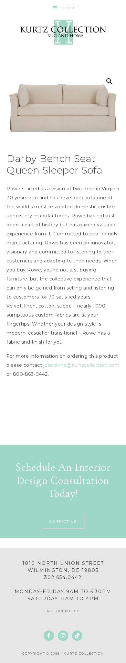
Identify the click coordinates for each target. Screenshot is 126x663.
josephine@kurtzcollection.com (82, 365)
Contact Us (63, 521)
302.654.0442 (63, 577)
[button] (109, 81)
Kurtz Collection (63, 32)
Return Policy (63, 611)
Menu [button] (68, 8)
